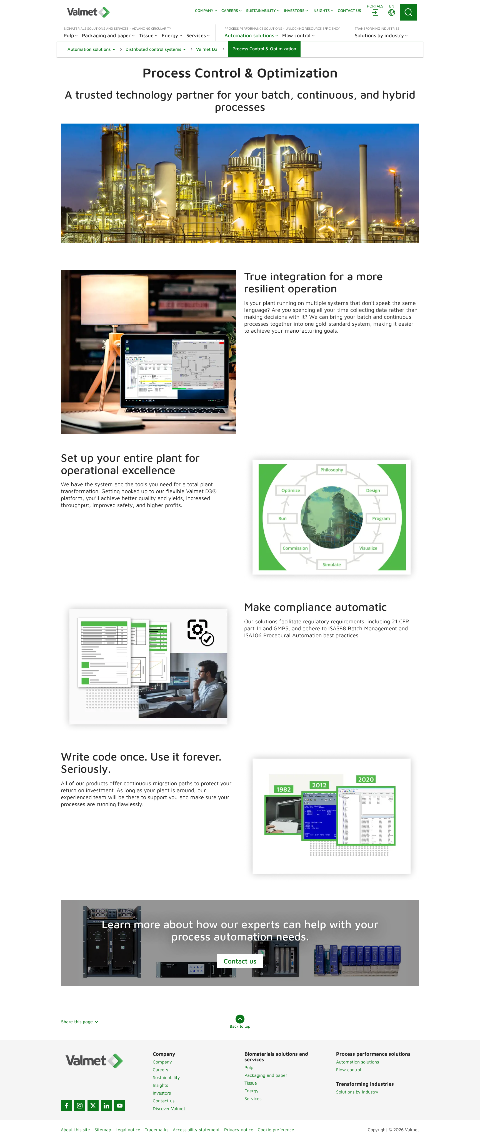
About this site (75, 1129)
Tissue (250, 1082)
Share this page (77, 1021)
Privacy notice (238, 1129)
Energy (251, 1090)
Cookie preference (276, 1129)
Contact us (240, 961)
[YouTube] (119, 1105)
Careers (160, 1069)
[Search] (408, 12)
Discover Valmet (169, 1108)
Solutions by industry (357, 1091)
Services (252, 1098)
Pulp (248, 1067)
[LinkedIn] (106, 1105)
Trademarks (156, 1129)
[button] (91, 49)
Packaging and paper (265, 1075)
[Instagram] (79, 1105)
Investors (162, 1092)
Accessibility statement (196, 1129)
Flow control (348, 1069)
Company (162, 1061)
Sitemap (102, 1129)
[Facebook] (66, 1105)
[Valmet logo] (88, 12)
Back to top (240, 1026)
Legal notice (128, 1129)
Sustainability (166, 1077)
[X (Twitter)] (93, 1105)
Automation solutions (357, 1061)
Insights (160, 1085)
